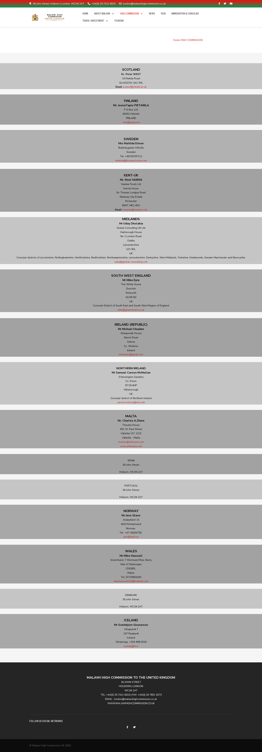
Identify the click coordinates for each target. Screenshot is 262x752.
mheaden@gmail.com (131, 354)
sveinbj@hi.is (131, 646)
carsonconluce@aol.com (131, 402)
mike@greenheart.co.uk (131, 310)
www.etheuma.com (131, 446)
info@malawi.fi (131, 122)
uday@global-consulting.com (131, 262)
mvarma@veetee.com (135, 209)
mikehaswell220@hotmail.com (131, 581)
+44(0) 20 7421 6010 (103, 3)
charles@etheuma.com (131, 442)
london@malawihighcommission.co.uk (144, 3)
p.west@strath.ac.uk (135, 87)
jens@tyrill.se (131, 536)
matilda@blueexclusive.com (131, 160)
